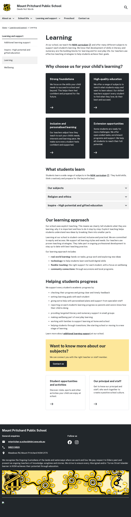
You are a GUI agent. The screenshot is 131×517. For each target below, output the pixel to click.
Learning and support (18, 28)
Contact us (58, 364)
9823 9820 (14, 447)
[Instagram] (77, 443)
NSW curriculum (81, 45)
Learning (8, 60)
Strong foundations (62, 79)
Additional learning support (17, 42)
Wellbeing (9, 67)
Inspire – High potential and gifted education (88, 205)
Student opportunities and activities (63, 383)
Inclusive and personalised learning (63, 125)
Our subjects (88, 188)
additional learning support (77, 333)
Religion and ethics (88, 197)
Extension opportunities (109, 123)
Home (4, 28)
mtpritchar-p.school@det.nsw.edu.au (26, 441)
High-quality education (108, 79)
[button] (8, 18)
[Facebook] (70, 443)
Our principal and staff (107, 381)
